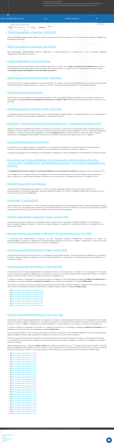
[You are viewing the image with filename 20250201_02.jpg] (23, 364)
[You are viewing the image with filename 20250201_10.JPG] (23, 389)
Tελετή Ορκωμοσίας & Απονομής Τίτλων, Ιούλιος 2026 (37, 250)
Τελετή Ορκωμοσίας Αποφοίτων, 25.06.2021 (31, 32)
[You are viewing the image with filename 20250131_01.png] (23, 353)
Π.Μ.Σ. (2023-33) (6, 18)
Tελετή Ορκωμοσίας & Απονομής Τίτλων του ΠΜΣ (34, 266)
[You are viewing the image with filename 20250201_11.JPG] (23, 392)
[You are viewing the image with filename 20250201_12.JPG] (23, 394)
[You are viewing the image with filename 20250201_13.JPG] (23, 396)
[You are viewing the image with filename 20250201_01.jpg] (23, 361)
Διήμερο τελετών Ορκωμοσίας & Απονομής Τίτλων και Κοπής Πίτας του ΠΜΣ (49, 233)
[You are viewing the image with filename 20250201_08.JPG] (23, 385)
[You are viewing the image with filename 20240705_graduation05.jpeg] (27, 299)
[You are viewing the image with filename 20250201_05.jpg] (23, 374)
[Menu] (97, 18)
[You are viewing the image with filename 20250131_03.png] (23, 357)
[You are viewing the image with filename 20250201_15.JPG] (23, 400)
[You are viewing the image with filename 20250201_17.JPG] (23, 404)
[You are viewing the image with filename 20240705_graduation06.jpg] (26, 301)
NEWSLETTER (70, 18)
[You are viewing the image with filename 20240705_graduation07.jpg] (26, 303)
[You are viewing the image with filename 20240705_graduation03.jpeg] (27, 294)
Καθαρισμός (41, 27)
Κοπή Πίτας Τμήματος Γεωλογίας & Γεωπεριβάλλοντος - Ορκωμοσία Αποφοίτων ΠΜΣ (54, 123)
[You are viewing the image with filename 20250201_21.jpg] (23, 413)
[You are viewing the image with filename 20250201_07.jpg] (23, 383)
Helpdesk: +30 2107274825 (52, 1)
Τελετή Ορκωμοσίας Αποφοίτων (25, 92)
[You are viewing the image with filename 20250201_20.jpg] (23, 411)
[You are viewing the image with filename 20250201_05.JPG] (23, 372)
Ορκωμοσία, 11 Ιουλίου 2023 (22, 200)
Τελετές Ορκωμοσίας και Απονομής (27, 183)
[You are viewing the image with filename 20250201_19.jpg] (23, 409)
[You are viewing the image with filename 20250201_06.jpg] (23, 379)
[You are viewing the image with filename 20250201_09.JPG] (23, 387)
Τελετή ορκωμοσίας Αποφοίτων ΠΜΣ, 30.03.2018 (34, 109)
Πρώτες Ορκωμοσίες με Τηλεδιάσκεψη (29, 61)
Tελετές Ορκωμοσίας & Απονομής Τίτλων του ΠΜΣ (35, 314)
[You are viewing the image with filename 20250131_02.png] (23, 355)
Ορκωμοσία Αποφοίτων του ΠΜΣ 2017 (28, 142)
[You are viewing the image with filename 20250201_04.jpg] (23, 370)
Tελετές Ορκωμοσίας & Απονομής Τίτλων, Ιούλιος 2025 (37, 217)
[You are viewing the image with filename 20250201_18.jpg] (23, 407)
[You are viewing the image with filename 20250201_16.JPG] (23, 402)
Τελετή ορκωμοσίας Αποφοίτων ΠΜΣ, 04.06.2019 (34, 77)
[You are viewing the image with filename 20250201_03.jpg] (23, 366)
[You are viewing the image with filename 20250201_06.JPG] (23, 376)
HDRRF (77, 18)
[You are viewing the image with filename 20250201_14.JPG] (23, 398)
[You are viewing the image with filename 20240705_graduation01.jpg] (26, 290)
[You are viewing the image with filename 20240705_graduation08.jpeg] (27, 305)
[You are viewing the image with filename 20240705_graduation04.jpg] (26, 296)
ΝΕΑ (45, 18)
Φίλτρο (33, 27)
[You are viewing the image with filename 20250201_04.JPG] (23, 368)
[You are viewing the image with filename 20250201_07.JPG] (23, 381)
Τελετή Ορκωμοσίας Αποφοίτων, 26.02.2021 (31, 46)
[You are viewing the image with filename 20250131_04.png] (23, 359)
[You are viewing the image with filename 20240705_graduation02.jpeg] (27, 292)
